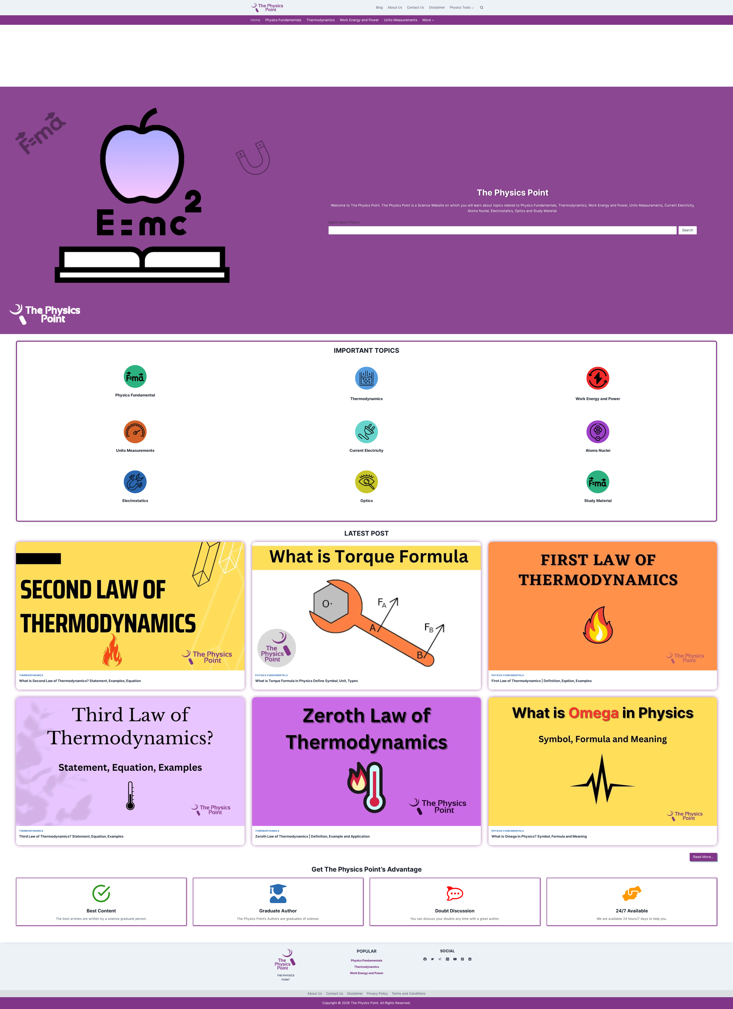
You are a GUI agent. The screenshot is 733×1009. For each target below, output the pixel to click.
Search (687, 230)
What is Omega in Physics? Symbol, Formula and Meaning (539, 836)
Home (255, 20)
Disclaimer (437, 7)
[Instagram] (447, 959)
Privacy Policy (377, 993)
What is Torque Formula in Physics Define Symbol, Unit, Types (306, 681)
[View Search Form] (481, 7)
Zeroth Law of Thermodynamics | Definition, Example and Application (312, 836)
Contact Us (415, 7)
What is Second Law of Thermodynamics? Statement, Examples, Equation (80, 681)
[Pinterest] (462, 959)
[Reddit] (470, 959)
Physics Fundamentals (283, 20)
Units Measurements (400, 20)
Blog (379, 7)
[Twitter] (432, 959)
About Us (395, 7)
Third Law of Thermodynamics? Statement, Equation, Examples (71, 836)
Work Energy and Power (359, 20)
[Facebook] (425, 959)
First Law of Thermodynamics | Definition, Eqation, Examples (542, 681)
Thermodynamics (320, 20)
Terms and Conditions (408, 993)
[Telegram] (440, 959)
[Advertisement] (366, 53)
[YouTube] (455, 959)
